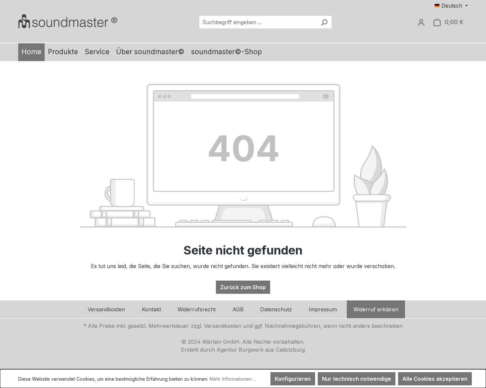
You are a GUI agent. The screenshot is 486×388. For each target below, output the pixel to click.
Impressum (323, 309)
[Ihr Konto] (421, 22)
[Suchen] (324, 22)
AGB (238, 309)
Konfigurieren (293, 378)
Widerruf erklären (375, 309)
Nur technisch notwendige (356, 378)
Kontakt (151, 309)
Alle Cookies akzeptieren (434, 378)
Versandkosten (106, 309)
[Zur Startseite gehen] (67, 21)
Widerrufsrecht (197, 309)
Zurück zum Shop (243, 287)
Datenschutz (276, 309)
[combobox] (258, 22)
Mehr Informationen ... (233, 379)
